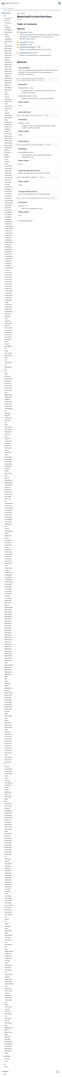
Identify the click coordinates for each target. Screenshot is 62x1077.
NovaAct (7, 711)
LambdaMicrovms (10, 575)
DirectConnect (9, 334)
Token (6, 1004)
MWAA (7, 686)
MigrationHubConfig (11, 667)
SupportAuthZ (9, 981)
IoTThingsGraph (10, 519)
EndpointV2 (8, 404)
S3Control (8, 859)
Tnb (6, 1002)
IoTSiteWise (8, 517)
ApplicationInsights (11, 71)
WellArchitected (10, 1032)
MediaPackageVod (10, 649)
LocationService (10, 598)
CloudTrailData (9, 210)
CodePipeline (9, 242)
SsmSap (7, 960)
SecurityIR (8, 903)
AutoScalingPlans (10, 108)
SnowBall (8, 937)
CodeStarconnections (11, 244)
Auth (6, 103)
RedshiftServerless (11, 813)
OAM (6, 713)
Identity (7, 478)
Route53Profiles (10, 843)
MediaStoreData (10, 653)
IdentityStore (9, 480)
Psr (4, 1064)
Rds (6, 801)
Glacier (7, 450)
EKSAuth (7, 376)
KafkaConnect (9, 535)
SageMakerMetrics (10, 882)
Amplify (7, 36)
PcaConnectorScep (11, 753)
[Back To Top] (57, 1071)
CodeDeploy (9, 233)
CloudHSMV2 (9, 201)
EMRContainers (10, 395)
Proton (7, 787)
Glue (6, 455)
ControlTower (9, 291)
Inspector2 (8, 489)
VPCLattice (8, 1023)
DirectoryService (10, 337)
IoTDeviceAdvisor (10, 505)
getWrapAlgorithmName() (28, 47)
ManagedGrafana (10, 616)
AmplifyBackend (10, 39)
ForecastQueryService (12, 427)
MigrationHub (9, 665)
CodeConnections (10, 230)
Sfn (6, 921)
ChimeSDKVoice (10, 175)
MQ (6, 679)
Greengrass (8, 459)
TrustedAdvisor (9, 1014)
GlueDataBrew (9, 457)
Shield (7, 923)
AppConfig (8, 53)
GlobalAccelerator (10, 452)
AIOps (6, 34)
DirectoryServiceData (11, 339)
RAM (6, 799)
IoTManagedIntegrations (12, 512)
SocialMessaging (10, 944)
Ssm (6, 949)
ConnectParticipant (11, 284)
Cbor (6, 159)
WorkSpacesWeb (10, 1051)
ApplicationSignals (11, 73)
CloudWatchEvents (11, 214)
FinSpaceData (9, 418)
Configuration (9, 267)
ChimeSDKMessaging (12, 173)
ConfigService (9, 265)
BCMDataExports (10, 124)
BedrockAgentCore (11, 136)
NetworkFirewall (10, 697)
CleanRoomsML (10, 180)
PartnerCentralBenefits (12, 736)
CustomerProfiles (10, 304)
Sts (6, 972)
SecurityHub (8, 900)
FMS (6, 424)
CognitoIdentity (9, 249)
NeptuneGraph (9, 695)
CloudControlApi (10, 187)
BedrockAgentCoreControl (13, 138)
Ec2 (6, 360)
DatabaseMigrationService (13, 307)
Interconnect (8, 494)
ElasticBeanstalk (10, 381)
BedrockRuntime (10, 147)
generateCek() (24, 42)
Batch (6, 120)
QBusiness (8, 792)
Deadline (7, 321)
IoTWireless (8, 524)
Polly (6, 778)
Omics (7, 720)
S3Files (7, 861)
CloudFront (8, 194)
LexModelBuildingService (13, 579)
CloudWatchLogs (10, 217)
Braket (7, 154)
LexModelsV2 (9, 582)
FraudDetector (9, 431)
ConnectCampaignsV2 (12, 274)
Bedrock (7, 131)
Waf (6, 1025)
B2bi (6, 110)
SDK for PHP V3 (12, 3)
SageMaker (8, 870)
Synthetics (8, 988)
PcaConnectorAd (10, 750)
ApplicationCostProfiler (12, 66)
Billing (7, 150)
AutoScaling (8, 106)
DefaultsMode (9, 323)
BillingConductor (10, 152)
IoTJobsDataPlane (10, 510)
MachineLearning (10, 602)
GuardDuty (8, 466)
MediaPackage (9, 644)
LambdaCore (9, 572)
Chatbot (7, 161)
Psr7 (6, 1061)
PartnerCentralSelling (11, 743)
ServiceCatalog (9, 910)
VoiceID (7, 1020)
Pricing (7, 780)
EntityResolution (10, 406)
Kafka (6, 533)
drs (6, 348)
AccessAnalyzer (10, 18)
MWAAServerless (10, 688)
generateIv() (23, 44)
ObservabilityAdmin (11, 716)
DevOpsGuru (9, 332)
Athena (7, 97)
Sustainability (9, 984)
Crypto (7, 302)
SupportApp (8, 979)
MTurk (6, 681)
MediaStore (8, 651)
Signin (7, 933)
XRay (6, 1053)
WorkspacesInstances (11, 1046)
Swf (6, 986)
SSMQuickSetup (10, 958)
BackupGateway (10, 115)
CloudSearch (9, 203)
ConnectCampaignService (13, 272)
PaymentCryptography (12, 746)
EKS (6, 374)
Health (7, 471)
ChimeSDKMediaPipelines (13, 168)
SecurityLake (9, 905)
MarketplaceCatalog (11, 621)
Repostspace (9, 817)
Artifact (7, 94)
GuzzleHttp (6, 1056)
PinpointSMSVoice (10, 771)
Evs (6, 411)
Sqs (6, 947)
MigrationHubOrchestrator (13, 669)
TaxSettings (8, 990)
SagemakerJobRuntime (12, 880)
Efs (6, 371)
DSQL (6, 351)
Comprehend (9, 256)
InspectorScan (9, 492)
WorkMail (7, 1039)
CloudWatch (8, 212)
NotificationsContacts (11, 709)
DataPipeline (9, 311)
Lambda (7, 570)
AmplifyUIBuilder (10, 41)
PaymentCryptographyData (13, 748)
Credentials (8, 300)
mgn (6, 662)
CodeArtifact (9, 221)
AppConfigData (9, 55)
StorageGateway (10, 970)
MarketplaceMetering (11, 632)
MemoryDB (8, 660)
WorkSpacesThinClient (12, 1048)
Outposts (7, 732)
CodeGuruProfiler (10, 235)
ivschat (7, 528)
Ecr (6, 364)
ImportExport (9, 485)
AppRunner (8, 80)
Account (7, 20)
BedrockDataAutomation (12, 143)
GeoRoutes (8, 448)
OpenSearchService (11, 725)
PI (5, 764)
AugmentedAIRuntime (11, 101)
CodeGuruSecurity (10, 240)
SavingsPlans (9, 886)
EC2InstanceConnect (11, 362)
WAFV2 (7, 1030)
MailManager (9, 607)
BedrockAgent (9, 133)
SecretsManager (10, 896)
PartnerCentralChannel (12, 739)
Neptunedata (9, 692)
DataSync (8, 314)
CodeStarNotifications (12, 247)
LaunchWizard (9, 577)
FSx (6, 436)
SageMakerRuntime (11, 884)
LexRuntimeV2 (9, 586)
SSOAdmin (8, 965)
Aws (4, 16)
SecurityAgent (9, 898)
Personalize (8, 757)
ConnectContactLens (11, 279)
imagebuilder (9, 482)
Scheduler (8, 889)
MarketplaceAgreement (12, 619)
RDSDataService (10, 803)
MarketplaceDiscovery (12, 628)
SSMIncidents (9, 956)
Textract (7, 993)
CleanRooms (9, 177)
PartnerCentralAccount (12, 734)
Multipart (7, 683)
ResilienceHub (9, 820)
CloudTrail (8, 207)
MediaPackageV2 (10, 646)
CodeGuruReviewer (11, 237)
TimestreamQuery (10, 997)
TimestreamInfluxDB (11, 995)
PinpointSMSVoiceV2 (11, 773)
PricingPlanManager (11, 783)
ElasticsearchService (11, 388)
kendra (7, 538)
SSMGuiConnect (10, 953)
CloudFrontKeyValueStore (13, 196)
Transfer (7, 1009)
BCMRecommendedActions (13, 129)
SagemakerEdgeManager (13, 873)
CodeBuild (8, 224)
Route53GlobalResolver (12, 840)
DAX (6, 318)
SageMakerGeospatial (12, 877)
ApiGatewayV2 (9, 50)
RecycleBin (8, 806)
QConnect (8, 794)
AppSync (7, 85)
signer (7, 928)
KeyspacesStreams (11, 545)
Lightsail (7, 595)
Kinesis (7, 547)
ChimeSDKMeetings (11, 170)
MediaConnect (9, 637)
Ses (6, 917)
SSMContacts (9, 951)
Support (7, 977)
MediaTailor (8, 655)
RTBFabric (8, 854)
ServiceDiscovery (10, 912)
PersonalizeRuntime (11, 762)
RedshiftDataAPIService (12, 810)
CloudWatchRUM (10, 219)
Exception (8, 413)
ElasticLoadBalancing (11, 383)
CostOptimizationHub (11, 297)
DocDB (7, 344)
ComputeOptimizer (10, 261)
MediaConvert (9, 639)
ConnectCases (9, 277)
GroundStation (9, 464)
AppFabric (8, 57)
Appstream (8, 83)
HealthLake (8, 473)
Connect (7, 270)
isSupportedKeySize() (27, 53)
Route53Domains (10, 838)
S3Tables (7, 866)
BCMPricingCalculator (12, 127)
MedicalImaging (10, 658)
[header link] (39, 24)
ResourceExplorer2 (11, 824)
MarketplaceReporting (12, 635)
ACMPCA (8, 27)
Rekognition (8, 815)
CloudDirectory (9, 189)
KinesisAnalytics (10, 549)
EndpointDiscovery (11, 401)
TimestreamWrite (10, 1000)
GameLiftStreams (10, 441)
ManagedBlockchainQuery (13, 614)
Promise (7, 1058)
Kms (6, 565)
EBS (6, 358)
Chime (7, 164)
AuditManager (9, 99)
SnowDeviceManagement (13, 940)
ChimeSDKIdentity (10, 166)
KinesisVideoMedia (11, 559)
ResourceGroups (10, 826)
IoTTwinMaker (9, 522)
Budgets (7, 157)
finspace (7, 415)
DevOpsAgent (9, 330)
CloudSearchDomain (11, 205)
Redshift (7, 808)
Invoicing (7, 498)
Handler (7, 468)
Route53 (7, 836)
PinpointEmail (9, 769)
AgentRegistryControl (11, 32)
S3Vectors (8, 868)
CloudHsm (8, 198)
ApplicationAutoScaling (12, 64)
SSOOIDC (8, 967)
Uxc (6, 1016)
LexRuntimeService (11, 584)
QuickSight (8, 796)
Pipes (6, 776)
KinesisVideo (9, 554)
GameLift (7, 438)
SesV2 (7, 919)
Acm (6, 25)
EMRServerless (9, 397)
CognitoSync (9, 254)
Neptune (7, 690)
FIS (6, 422)
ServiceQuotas (9, 914)
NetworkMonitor (10, 704)
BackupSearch (9, 117)
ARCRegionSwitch (10, 87)
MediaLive (8, 642)
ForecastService (10, 429)
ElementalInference (11, 390)
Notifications (9, 706)
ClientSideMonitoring (11, 182)
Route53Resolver (10, 852)
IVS (6, 526)
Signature (8, 926)
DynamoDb (8, 353)
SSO (6, 963)
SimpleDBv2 (9, 935)
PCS (6, 755)
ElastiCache (8, 378)
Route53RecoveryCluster (13, 845)
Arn (6, 92)
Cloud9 (7, 184)
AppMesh (8, 76)
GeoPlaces (8, 445)
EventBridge (8, 408)
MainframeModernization (12, 609)
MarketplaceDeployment (12, 626)
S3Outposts (8, 863)
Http (6, 1067)
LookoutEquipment (10, 600)
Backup (7, 113)
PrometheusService (11, 785)
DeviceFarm (8, 328)
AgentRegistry (9, 30)
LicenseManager (10, 589)
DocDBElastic (9, 346)
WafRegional (9, 1027)
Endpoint (7, 399)
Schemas (7, 891)
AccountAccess (9, 23)
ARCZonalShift (9, 90)
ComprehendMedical (11, 258)
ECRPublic (8, 367)
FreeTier (7, 434)
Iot (5, 501)
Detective (8, 325)
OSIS (6, 729)
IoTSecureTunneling (11, 515)
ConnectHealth (9, 281)
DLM (6, 341)
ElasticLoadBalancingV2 (12, 385)
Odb (6, 718)
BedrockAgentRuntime (12, 140)
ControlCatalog (9, 288)
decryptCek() (24, 32)
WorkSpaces (9, 1044)
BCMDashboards (10, 122)
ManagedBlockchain (11, 612)
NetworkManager (10, 702)
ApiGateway (8, 46)
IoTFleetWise (9, 508)
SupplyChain (9, 974)
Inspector (7, 487)
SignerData (8, 930)
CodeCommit (9, 228)
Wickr (6, 1034)
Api (6, 43)
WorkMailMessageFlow (12, 1041)
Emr (6, 392)
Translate (7, 1011)
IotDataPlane (9, 503)
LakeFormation (9, 568)
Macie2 (7, 605)
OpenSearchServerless (12, 722)
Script (6, 893)
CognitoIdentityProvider (12, 251)
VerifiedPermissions (11, 1018)
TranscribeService (10, 1007)
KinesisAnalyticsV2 (11, 552)
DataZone (8, 316)
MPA (6, 676)
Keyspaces (8, 542)
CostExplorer (9, 295)
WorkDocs (8, 1037)
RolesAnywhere (10, 833)
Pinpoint (7, 766)
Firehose (7, 420)
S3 (5, 857)
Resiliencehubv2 (10, 822)
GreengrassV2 (9, 461)
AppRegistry (8, 78)
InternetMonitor (9, 496)
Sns (6, 942)
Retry (6, 831)
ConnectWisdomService (12, 286)
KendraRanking (9, 540)
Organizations (9, 727)
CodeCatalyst (9, 226)
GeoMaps (8, 443)
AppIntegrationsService (12, 62)
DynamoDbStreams (11, 355)
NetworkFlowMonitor (11, 699)
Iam (6, 475)
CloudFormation (10, 191)
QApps (7, 789)
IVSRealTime (9, 531)
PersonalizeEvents (11, 759)
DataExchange (9, 309)
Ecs (6, 369)
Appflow (7, 60)
